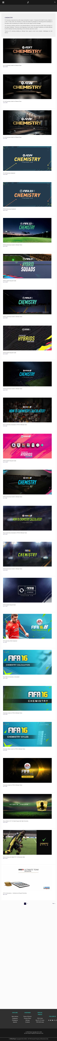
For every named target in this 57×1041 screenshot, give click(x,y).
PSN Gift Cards (40, 1022)
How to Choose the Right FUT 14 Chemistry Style (14, 857)
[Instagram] (54, 1020)
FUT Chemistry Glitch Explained (10, 640)
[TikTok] (56, 1020)
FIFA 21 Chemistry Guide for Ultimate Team (12, 316)
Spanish (15, 1022)
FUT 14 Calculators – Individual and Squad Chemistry (15, 893)
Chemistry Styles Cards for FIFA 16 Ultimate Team (14, 749)
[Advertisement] (28, 8)
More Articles (15, 1016)
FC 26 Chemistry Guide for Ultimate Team (12, 101)
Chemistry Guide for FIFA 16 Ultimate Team (12, 713)
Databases (15, 1018)
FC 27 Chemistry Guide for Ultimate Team (12, 65)
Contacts (27, 1022)
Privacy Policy (27, 1018)
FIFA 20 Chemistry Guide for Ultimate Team (12, 388)
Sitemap (27, 1020)
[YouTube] (52, 1020)
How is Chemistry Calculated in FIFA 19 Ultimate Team (15, 424)
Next (54, 903)
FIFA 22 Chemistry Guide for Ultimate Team (12, 244)
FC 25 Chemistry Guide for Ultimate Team (12, 137)
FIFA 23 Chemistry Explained (9, 209)
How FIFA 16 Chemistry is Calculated (11, 676)
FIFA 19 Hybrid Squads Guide (9, 460)
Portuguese (15, 1020)
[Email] (48, 1020)
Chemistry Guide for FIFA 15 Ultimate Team (12, 785)
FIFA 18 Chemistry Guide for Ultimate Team (12, 568)
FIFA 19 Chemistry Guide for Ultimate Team (12, 496)
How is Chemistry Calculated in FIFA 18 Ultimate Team (15, 532)
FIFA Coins (40, 1018)
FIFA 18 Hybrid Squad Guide (9, 604)
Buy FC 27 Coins (40, 1020)
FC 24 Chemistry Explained (9, 173)
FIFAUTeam (29, 1032)
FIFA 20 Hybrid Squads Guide (9, 352)
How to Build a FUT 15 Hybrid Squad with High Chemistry (15, 821)
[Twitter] (50, 1020)
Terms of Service (27, 1016)
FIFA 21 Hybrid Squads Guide (9, 280)
